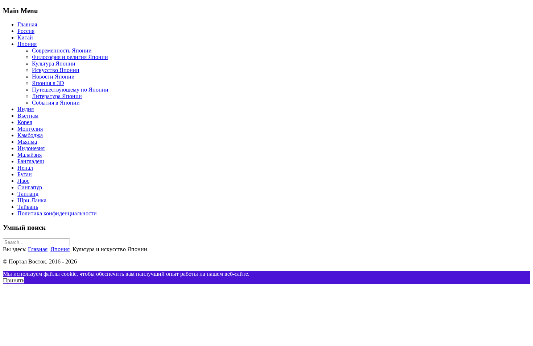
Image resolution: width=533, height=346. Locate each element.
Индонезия (31, 148)
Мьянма (27, 142)
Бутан (24, 174)
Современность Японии (62, 50)
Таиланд (27, 194)
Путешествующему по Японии (70, 89)
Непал (25, 168)
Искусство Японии (55, 70)
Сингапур (29, 187)
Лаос (23, 181)
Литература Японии (57, 96)
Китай (25, 37)
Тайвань (27, 207)
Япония (27, 44)
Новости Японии (53, 76)
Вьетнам (27, 116)
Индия (25, 109)
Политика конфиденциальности (57, 213)
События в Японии (56, 103)
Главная (27, 24)
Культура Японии (53, 63)
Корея (24, 122)
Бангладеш (30, 161)
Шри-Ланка (31, 200)
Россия (25, 31)
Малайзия (29, 155)
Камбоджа (30, 135)
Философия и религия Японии (70, 57)
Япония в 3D (48, 83)
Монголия (30, 129)
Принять (13, 280)
